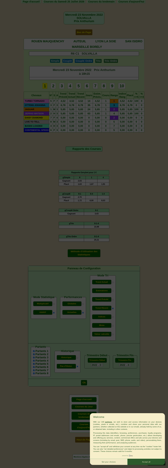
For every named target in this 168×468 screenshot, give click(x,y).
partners (108, 422)
